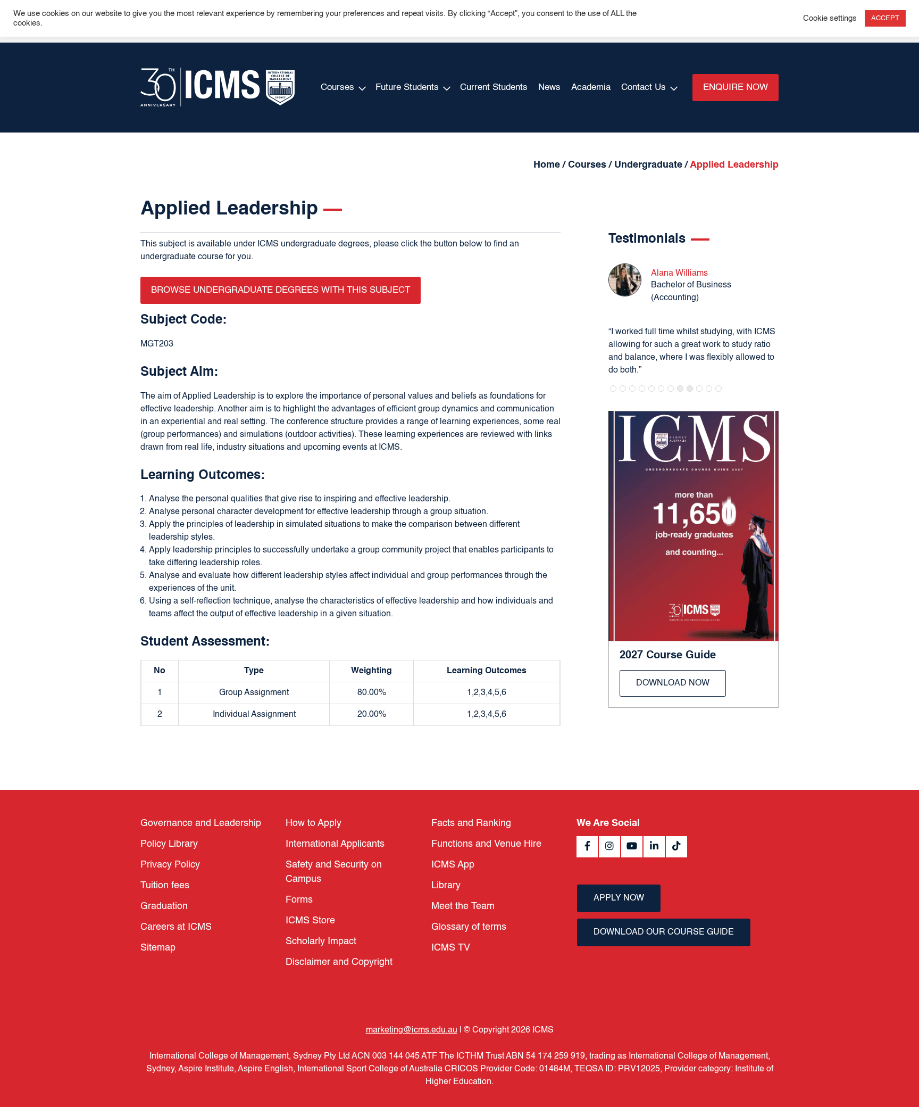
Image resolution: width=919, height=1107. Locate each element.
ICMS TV (450, 948)
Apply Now (619, 898)
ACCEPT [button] (885, 18)
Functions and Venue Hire (486, 844)
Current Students (494, 87)
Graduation (164, 906)
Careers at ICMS (176, 927)
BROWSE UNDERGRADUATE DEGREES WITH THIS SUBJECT (280, 290)
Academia (591, 87)
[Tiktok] (676, 846)
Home (546, 165)
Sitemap (158, 948)
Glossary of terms (468, 927)
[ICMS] (217, 88)
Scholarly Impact (321, 941)
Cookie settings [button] (830, 18)
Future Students (407, 87)
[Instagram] (609, 846)
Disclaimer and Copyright (339, 962)
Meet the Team (463, 906)
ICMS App (452, 865)
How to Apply (313, 823)
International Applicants (335, 844)
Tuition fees (164, 885)
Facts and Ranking (471, 823)
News (549, 87)
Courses (337, 87)
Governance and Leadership (200, 823)
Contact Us (643, 87)
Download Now (672, 683)
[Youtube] (631, 846)
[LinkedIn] (654, 846)
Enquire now (735, 87)
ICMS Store (310, 921)
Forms (299, 900)
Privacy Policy (170, 865)
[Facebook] (587, 846)
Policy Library (169, 844)
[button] (613, 388)
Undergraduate (648, 165)
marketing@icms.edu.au (411, 1030)
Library (446, 885)
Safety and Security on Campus (334, 872)
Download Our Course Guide (664, 932)
